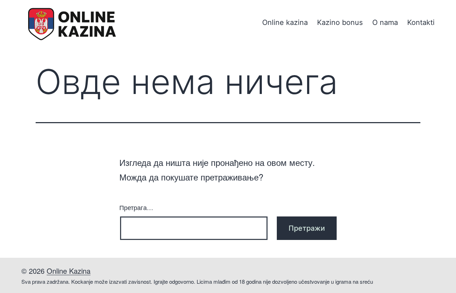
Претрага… (136, 207)
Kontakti (421, 22)
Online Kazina (68, 271)
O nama (385, 22)
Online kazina (285, 22)
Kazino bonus (340, 22)
